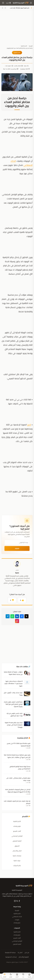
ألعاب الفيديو (17, 831)
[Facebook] (19, 901)
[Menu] (31, 2)
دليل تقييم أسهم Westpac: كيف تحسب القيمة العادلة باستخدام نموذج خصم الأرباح (19, 8)
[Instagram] (17, 621)
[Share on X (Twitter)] (26, 616)
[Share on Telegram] (8, 616)
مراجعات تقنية (17, 855)
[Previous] (5, 8)
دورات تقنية (17, 860)
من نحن (27, 952)
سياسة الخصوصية (10, 952)
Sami (25, 66)
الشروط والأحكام (24, 957)
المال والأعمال (17, 850)
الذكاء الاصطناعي (17, 916)
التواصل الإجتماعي (17, 836)
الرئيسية (31, 46)
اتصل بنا (20, 952)
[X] (17, 901)
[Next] (2, 8)
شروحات (17, 919)
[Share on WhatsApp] (12, 616)
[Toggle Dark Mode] (3, 2)
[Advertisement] (17, 29)
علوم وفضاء (17, 826)
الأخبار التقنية (24, 46)
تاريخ (29, 424)
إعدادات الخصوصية (11, 957)
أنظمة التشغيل (17, 841)
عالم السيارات (17, 865)
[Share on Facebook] (22, 616)
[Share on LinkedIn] (17, 616)
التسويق (17, 846)
